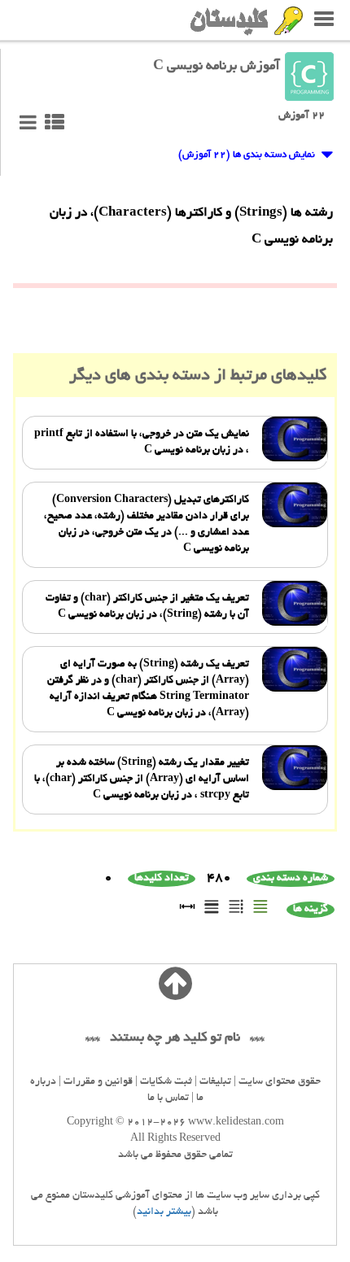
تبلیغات (215, 1082)
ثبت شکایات (166, 1082)
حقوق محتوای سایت (279, 1082)
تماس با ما (168, 1098)
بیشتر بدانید (164, 1212)
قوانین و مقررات (98, 1082)
